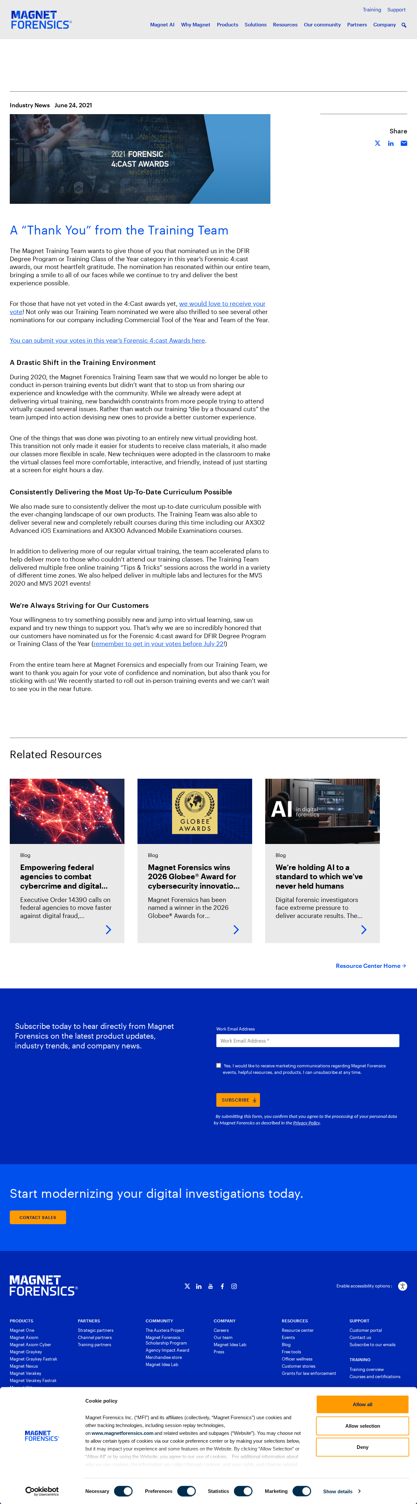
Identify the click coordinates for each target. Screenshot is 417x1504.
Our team (223, 1337)
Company (384, 24)
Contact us (360, 1337)
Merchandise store (164, 1357)
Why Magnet (195, 24)
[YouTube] (210, 1286)
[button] (404, 25)
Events (288, 1337)
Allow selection (362, 1425)
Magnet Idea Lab (162, 1364)
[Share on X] (378, 142)
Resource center (298, 1330)
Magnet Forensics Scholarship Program (166, 1340)
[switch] (186, 1491)
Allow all (362, 1404)
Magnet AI (162, 24)
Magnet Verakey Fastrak (33, 1380)
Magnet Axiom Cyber (30, 1344)
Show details (337, 1491)
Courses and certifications (375, 1376)
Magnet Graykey (26, 1351)
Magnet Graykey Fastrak (33, 1358)
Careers (221, 1330)
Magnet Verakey (25, 1373)
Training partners (94, 1344)
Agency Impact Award (167, 1350)
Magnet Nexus (24, 1366)
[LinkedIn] (199, 1286)
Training (372, 9)
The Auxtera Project (165, 1330)
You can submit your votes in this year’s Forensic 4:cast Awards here (107, 340)
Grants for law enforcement (309, 1373)
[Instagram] (234, 1286)
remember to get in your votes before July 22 (158, 643)
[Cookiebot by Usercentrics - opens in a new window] (42, 1491)
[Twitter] (187, 1286)
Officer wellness (297, 1358)
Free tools (291, 1351)
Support (396, 9)
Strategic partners (95, 1330)
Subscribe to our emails (372, 1344)
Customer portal (366, 1330)
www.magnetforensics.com (122, 1433)
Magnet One (22, 1330)
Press (219, 1351)
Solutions (255, 24)
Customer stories (298, 1366)
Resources (285, 24)
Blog (286, 1344)
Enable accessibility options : (364, 1285)
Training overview (367, 1369)
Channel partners (95, 1337)
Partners (357, 24)
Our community (322, 24)
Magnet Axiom (24, 1337)
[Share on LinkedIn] (391, 142)
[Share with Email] (404, 142)
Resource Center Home (368, 965)
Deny (362, 1447)
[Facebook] (222, 1286)
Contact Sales (38, 1217)
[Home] (44, 1285)
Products (227, 24)
